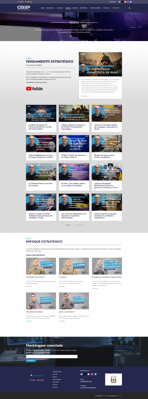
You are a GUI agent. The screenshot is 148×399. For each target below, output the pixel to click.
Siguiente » (80, 225)
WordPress (119, 395)
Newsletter (113, 1)
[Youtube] (125, 2)
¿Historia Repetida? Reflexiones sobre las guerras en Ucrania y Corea (106, 185)
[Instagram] (128, 2)
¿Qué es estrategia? (66, 312)
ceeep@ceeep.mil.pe (86, 381)
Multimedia (83, 8)
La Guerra (63, 277)
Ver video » (84, 96)
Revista (68, 8)
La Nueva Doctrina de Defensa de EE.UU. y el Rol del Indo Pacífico (40, 127)
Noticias (106, 8)
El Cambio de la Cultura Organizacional (107, 277)
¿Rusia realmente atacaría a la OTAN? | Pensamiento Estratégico (73, 127)
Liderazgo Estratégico (34, 312)
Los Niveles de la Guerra (35, 277)
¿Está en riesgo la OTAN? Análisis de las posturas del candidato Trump (41, 216)
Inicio (43, 8)
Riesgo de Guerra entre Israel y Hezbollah (104, 156)
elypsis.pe (104, 395)
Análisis (59, 8)
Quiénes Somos (57, 371)
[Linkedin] (131, 2)
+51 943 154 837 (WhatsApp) (88, 387)
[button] (129, 8)
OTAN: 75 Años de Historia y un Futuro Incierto (73, 156)
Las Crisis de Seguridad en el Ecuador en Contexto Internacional (73, 216)
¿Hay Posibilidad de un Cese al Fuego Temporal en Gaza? (41, 156)
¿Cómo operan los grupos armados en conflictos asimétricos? (105, 216)
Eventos (75, 8)
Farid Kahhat (47, 72)
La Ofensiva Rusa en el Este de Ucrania (41, 184)
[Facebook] (119, 2)
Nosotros (50, 8)
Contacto (116, 8)
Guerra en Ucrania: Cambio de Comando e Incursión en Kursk (105, 127)
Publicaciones (95, 8)
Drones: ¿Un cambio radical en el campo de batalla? (73, 184)
